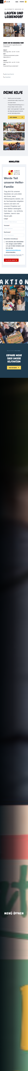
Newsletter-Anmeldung (11, 238)
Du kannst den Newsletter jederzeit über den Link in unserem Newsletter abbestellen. (14, 255)
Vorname (6, 225)
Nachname (7, 232)
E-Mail (6, 218)
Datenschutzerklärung (13, 250)
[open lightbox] (14, 127)
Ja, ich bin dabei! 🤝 (11, 260)
